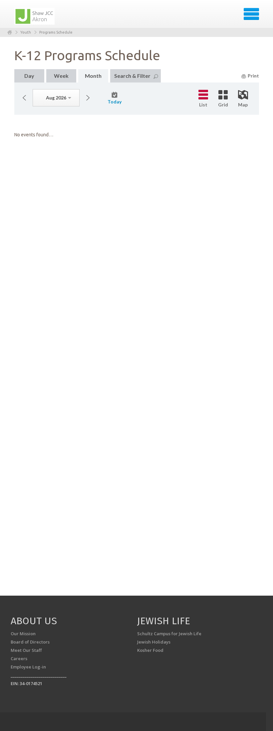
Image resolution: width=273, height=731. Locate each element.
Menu (251, 14)
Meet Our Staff (26, 650)
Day (29, 76)
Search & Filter (132, 76)
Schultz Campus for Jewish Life (169, 634)
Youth (25, 32)
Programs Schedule (56, 32)
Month (93, 76)
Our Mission (23, 634)
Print (253, 75)
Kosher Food (150, 650)
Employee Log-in (28, 667)
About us (34, 621)
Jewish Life (163, 621)
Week (61, 76)
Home (9, 32)
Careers (19, 658)
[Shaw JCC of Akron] (35, 16)
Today (115, 101)
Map (243, 104)
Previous (24, 97)
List (203, 104)
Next (88, 97)
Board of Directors (30, 642)
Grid (223, 104)
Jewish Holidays (153, 642)
